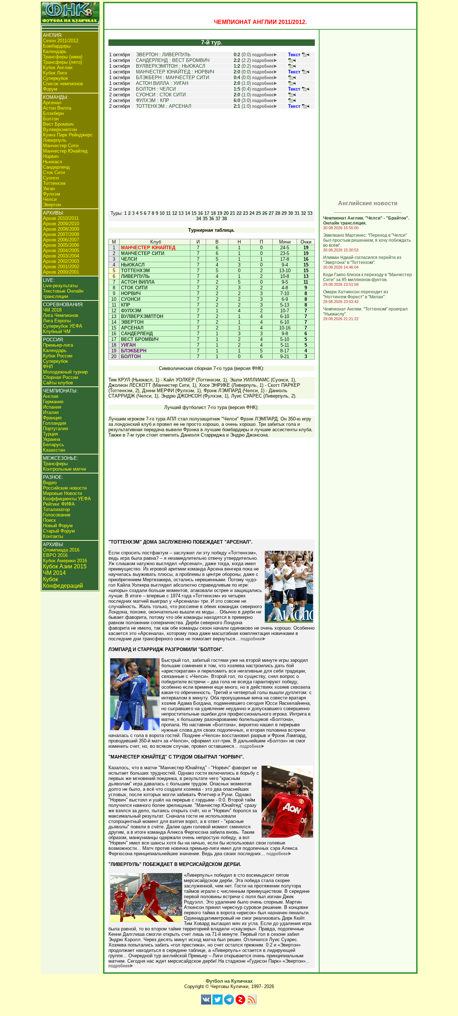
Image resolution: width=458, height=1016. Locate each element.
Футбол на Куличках (229, 981)
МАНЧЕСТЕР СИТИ (187, 77)
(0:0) (242, 54)
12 (174, 213)
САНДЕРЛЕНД (152, 60)
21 (232, 213)
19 (219, 213)
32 (303, 213)
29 (284, 213)
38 (224, 218)
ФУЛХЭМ (146, 100)
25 (258, 213)
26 (264, 213)
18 (213, 213)
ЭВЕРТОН (147, 54)
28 (277, 213)
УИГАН (181, 83)
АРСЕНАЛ (180, 106)
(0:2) (242, 66)
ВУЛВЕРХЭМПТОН (156, 66)
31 (296, 213)
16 (200, 213)
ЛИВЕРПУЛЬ (176, 54)
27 (271, 213)
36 (211, 218)
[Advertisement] (211, 159)
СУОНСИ (145, 94)
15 (193, 213)
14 (187, 213)
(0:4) (242, 89)
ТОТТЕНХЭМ (150, 106)
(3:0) (242, 100)
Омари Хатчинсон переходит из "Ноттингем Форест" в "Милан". (355, 294)
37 (217, 218)
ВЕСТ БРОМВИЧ (191, 60)
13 (181, 213)
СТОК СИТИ (173, 94)
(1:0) (242, 83)
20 (226, 213)
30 (290, 213)
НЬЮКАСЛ (193, 66)
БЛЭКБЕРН (148, 77)
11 (168, 213)
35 (205, 218)
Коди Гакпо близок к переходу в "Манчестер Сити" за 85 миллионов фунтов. (367, 277)
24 (251, 213)
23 (245, 213)
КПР (164, 100)
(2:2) (242, 60)
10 (162, 213)
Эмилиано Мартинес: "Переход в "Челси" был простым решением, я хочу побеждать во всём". (367, 240)
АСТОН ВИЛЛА (152, 83)
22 (239, 213)
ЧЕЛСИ (168, 89)
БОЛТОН (145, 89)
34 (198, 218)
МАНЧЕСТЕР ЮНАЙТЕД (163, 71)
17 (206, 213)
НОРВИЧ (204, 71)
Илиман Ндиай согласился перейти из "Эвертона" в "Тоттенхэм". (362, 260)
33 (309, 213)
